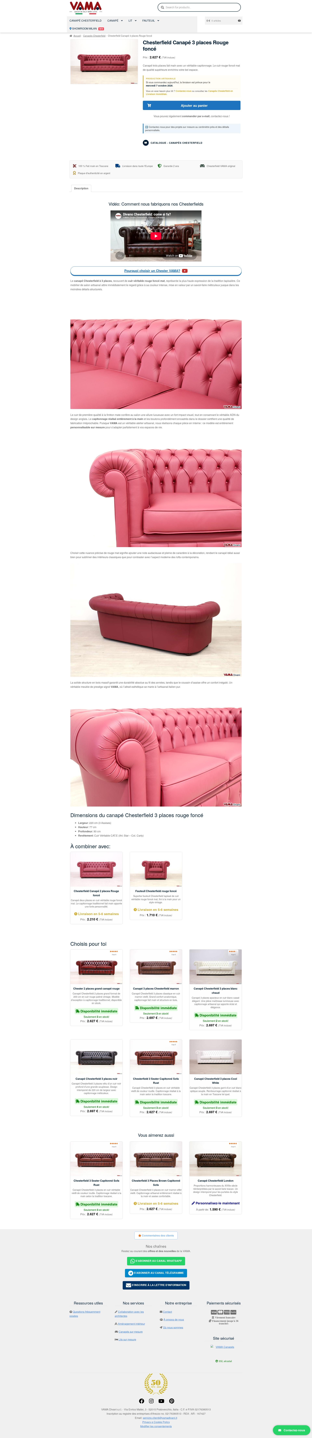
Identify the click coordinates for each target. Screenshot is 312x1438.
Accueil (77, 35)
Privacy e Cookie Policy (156, 1422)
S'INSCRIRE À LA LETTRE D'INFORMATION (158, 1285)
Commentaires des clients (157, 1235)
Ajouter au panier (194, 105)
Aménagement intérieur (131, 1324)
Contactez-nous (183, 90)
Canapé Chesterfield (86, 20)
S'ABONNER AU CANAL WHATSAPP (158, 1261)
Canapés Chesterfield (94, 35)
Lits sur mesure (127, 1339)
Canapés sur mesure (131, 1332)
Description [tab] (81, 188)
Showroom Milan (87, 28)
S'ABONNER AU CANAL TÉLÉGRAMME (158, 1273)
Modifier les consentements (156, 1426)
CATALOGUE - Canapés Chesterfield (176, 142)
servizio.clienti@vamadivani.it (160, 1418)
